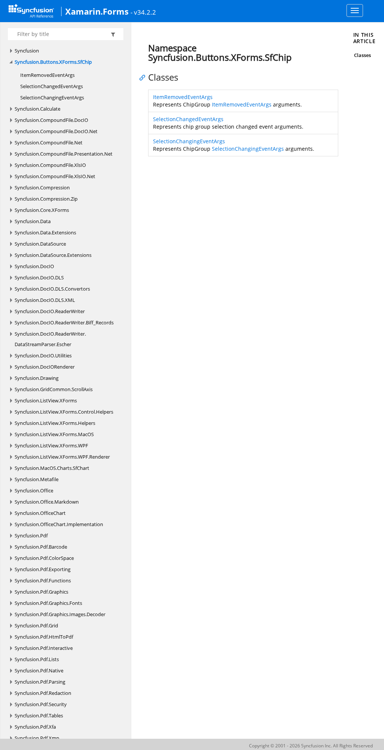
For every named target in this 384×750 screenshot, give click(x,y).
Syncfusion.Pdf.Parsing (40, 681)
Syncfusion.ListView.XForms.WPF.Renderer (62, 456)
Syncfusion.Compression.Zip (46, 198)
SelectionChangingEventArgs (52, 97)
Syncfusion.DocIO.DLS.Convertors (52, 288)
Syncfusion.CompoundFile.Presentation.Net (63, 153)
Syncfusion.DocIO (34, 266)
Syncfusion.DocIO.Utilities (43, 355)
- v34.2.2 (143, 12)
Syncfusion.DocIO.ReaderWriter (50, 311)
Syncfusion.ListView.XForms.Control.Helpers (64, 411)
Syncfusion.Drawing (36, 378)
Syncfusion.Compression (42, 187)
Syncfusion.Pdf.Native (39, 670)
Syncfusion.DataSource (40, 243)
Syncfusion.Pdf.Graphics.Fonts (48, 603)
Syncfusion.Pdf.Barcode (41, 546)
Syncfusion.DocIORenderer (45, 366)
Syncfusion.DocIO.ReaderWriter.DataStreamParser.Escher (50, 339)
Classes (362, 55)
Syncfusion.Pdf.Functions (43, 580)
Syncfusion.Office (34, 490)
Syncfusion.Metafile (36, 479)
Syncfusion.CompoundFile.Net (48, 142)
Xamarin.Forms (97, 11)
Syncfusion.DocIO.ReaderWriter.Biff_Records (64, 322)
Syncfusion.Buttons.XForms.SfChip (53, 61)
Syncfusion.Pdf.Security (41, 704)
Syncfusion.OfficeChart (40, 513)
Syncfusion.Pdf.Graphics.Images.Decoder (60, 614)
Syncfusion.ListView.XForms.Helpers (55, 423)
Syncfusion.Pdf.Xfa (35, 726)
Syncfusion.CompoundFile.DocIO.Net (56, 131)
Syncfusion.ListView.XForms (46, 400)
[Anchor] (144, 77)
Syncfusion (27, 50)
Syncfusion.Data (33, 221)
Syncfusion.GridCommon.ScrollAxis (54, 389)
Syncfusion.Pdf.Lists (37, 659)
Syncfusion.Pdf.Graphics (41, 591)
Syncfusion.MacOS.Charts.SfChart (52, 468)
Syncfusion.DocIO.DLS (39, 277)
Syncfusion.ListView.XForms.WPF (51, 445)
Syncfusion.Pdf (31, 535)
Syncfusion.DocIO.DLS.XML (45, 300)
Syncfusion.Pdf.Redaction (43, 693)
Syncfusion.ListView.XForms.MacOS (54, 434)
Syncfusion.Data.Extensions (45, 232)
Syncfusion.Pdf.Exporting (42, 569)
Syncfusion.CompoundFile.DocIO (51, 120)
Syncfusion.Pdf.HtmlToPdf (44, 636)
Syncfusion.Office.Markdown (47, 501)
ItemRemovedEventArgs (47, 75)
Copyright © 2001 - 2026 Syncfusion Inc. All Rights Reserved (311, 745)
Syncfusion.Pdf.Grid (36, 625)
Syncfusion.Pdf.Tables (39, 715)
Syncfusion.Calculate (37, 108)
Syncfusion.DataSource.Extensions (53, 255)
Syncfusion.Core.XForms (42, 210)
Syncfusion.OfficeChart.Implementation (59, 524)
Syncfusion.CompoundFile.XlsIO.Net (55, 176)
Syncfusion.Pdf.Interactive (44, 648)
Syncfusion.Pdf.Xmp (37, 738)
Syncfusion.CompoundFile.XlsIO (50, 165)
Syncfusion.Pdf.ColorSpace (44, 558)
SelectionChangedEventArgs (51, 86)
